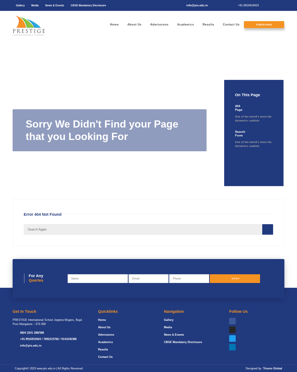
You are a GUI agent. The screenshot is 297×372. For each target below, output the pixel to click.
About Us (134, 24)
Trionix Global (272, 368)
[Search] (267, 229)
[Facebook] (232, 321)
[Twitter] (232, 338)
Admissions (159, 24)
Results (208, 24)
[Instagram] (232, 330)
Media (35, 5)
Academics (185, 24)
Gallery (20, 5)
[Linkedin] (232, 347)
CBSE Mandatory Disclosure (88, 5)
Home (114, 24)
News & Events (54, 5)
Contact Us (231, 24)
